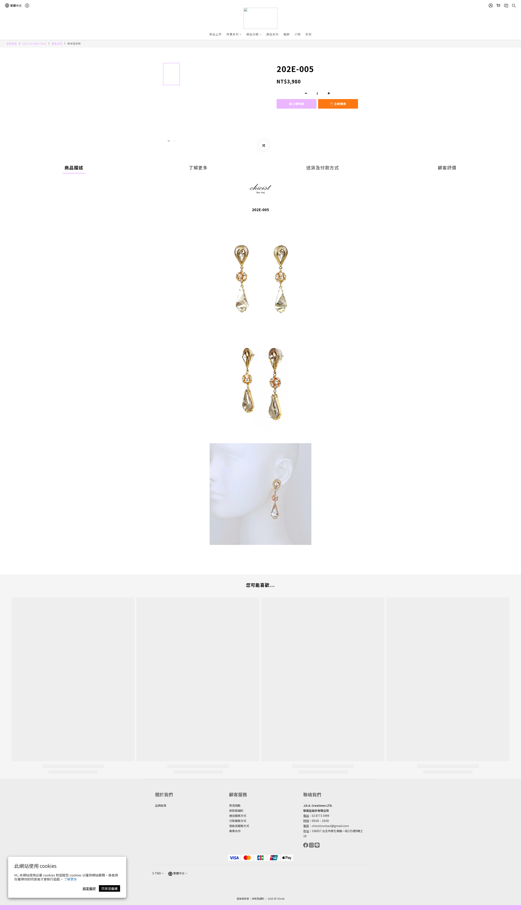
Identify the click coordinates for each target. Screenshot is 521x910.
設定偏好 (89, 888)
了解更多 (70, 879)
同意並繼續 (109, 888)
